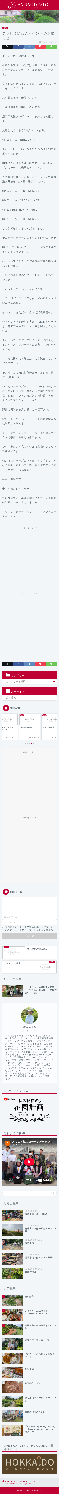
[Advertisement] (29, 559)
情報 (5, 28)
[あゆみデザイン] (29, 8)
